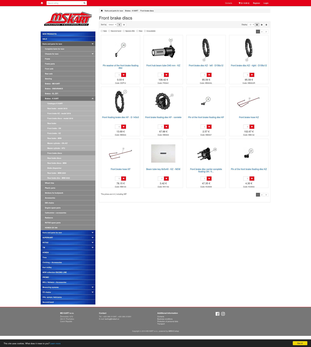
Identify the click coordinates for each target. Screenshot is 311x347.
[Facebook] (217, 313)
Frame (47, 59)
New (140, 31)
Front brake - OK (54, 128)
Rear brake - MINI (54, 138)
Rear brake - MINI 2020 (56, 173)
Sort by (103, 24)
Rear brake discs (54, 158)
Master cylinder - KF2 (56, 148)
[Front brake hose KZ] (249, 101)
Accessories (50, 198)
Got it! (300, 343)
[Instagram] (223, 313)
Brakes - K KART (52, 98)
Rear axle (49, 73)
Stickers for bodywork (54, 193)
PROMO (46, 277)
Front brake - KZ (54, 133)
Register (256, 3)
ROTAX (45, 242)
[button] (90, 53)
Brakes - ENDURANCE (54, 88)
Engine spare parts (53, 208)
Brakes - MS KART (52, 83)
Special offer (130, 31)
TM (44, 247)
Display (244, 24)
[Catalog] (257, 25)
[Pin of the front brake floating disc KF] (206, 101)
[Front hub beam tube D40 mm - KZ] (163, 49)
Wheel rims (49, 183)
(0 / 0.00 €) (244, 3)
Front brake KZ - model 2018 (59, 113)
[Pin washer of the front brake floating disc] (120, 49)
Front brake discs (54, 153)
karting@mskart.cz (112, 319)
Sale (45, 39)
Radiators (49, 217)
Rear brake (51, 123)
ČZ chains (47, 292)
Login (266, 3)
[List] (262, 25)
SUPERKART (48, 237)
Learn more (55, 343)
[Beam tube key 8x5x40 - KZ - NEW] (163, 153)
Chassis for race (51, 54)
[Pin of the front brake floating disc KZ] (249, 153)
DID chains (49, 203)
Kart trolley (47, 267)
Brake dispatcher (54, 168)
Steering (48, 78)
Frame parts (50, 63)
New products (49, 34)
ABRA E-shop (173, 331)
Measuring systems (51, 287)
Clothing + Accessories (52, 262)
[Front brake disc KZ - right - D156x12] (249, 49)
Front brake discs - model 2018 (60, 118)
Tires (45, 257)
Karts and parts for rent (52, 232)
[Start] (102, 10)
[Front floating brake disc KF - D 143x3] (120, 101)
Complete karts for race (54, 49)
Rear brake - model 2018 (57, 108)
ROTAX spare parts (53, 222)
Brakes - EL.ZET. (52, 93)
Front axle (49, 68)
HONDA (46, 252)
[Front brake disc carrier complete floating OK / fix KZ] (206, 153)
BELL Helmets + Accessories (54, 282)
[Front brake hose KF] (120, 153)
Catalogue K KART (55, 103)
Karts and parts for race (52, 44)
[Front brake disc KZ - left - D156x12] (206, 49)
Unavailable (151, 31)
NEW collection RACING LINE (55, 272)
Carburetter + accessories (55, 212)
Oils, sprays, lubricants (52, 297)
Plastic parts (50, 188)
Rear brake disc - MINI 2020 (58, 178)
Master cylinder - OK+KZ (57, 143)
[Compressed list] (266, 25)
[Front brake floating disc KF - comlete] (163, 101)
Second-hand (48, 302)
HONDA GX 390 (51, 227)
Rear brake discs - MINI (56, 163)
